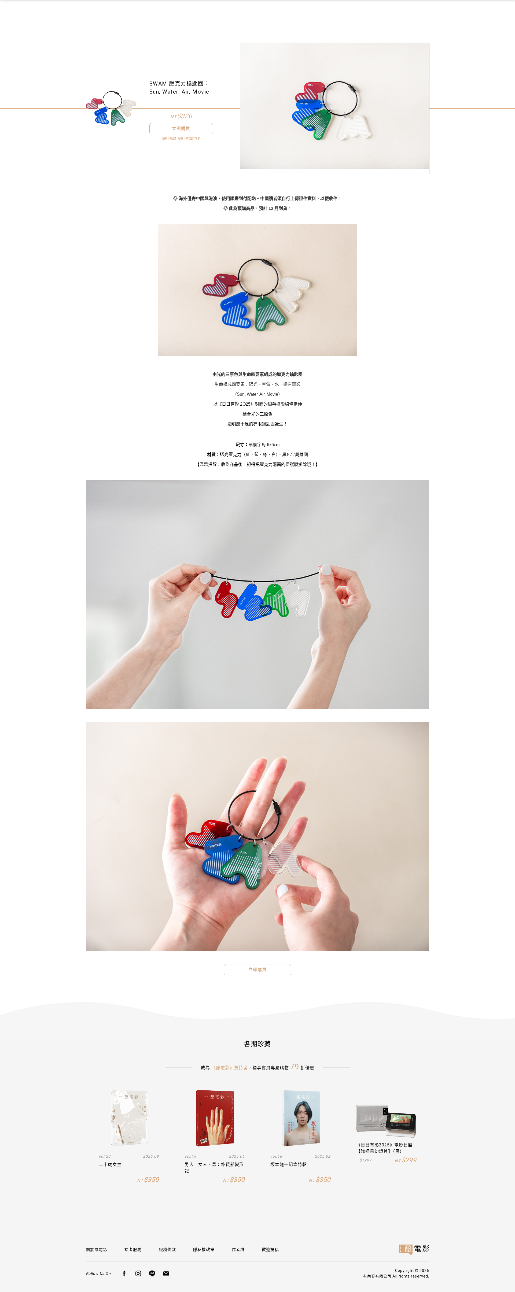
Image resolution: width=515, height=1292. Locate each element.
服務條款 (167, 1249)
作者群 (238, 1249)
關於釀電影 (96, 1249)
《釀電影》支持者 (229, 1067)
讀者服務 (133, 1249)
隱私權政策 (204, 1249)
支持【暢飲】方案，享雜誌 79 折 (181, 138)
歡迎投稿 (270, 1249)
